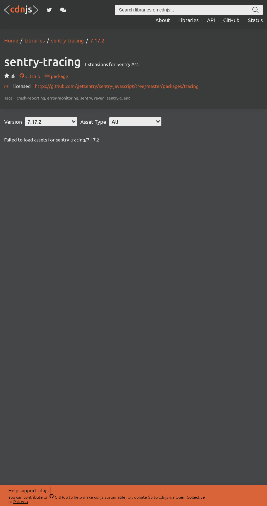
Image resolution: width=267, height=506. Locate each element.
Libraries (188, 20)
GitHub (231, 20)
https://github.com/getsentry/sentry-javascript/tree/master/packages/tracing (116, 86)
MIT (8, 86)
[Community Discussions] (63, 10)
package (59, 76)
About (162, 20)
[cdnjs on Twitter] (49, 10)
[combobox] (51, 121)
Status (255, 20)
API (211, 20)
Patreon (20, 501)
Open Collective (190, 497)
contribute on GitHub (45, 497)
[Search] (255, 10)
